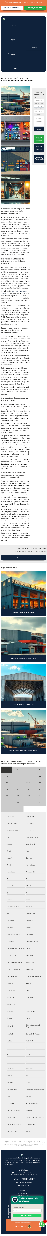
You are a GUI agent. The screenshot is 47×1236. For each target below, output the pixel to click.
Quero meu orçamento (23, 558)
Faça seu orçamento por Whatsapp (35, 8)
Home (14, 25)
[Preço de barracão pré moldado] (15, 100)
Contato (34, 47)
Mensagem (39, 114)
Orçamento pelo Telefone (39, 148)
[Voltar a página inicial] (23, 1155)
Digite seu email (39, 103)
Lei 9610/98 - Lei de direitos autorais (29, 1145)
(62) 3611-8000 (24, 1194)
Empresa (13, 40)
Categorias (13, 78)
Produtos (11, 54)
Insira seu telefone (18, 1207)
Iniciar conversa (27, 1215)
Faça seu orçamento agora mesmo (11, 8)
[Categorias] (15, 68)
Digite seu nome (39, 98)
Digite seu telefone (39, 109)
